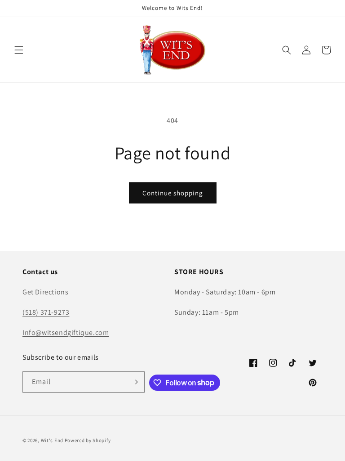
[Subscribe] (134, 382)
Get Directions (45, 292)
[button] (19, 50)
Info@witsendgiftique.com (65, 332)
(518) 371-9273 (45, 312)
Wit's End (52, 440)
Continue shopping (172, 193)
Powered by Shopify (88, 440)
